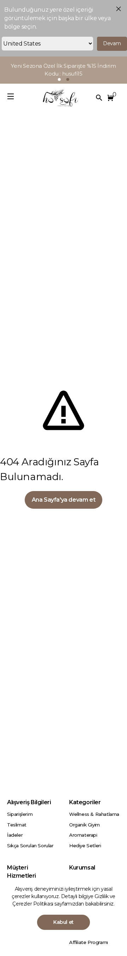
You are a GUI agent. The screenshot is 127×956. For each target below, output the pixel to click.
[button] (112, 97)
